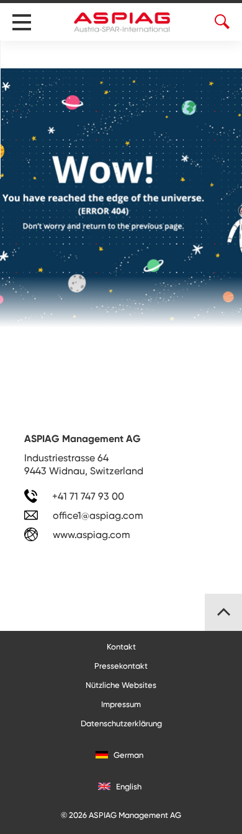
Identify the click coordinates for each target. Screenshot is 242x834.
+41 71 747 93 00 (87, 496)
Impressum (121, 704)
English (127, 786)
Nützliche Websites (121, 685)
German (127, 755)
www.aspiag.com (90, 535)
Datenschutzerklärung (121, 723)
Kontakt (121, 646)
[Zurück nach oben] (223, 612)
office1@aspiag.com (98, 515)
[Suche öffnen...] (30, 55)
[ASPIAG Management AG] (123, 22)
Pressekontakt (121, 666)
